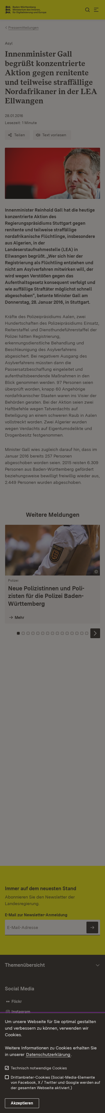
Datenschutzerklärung (48, 1054)
